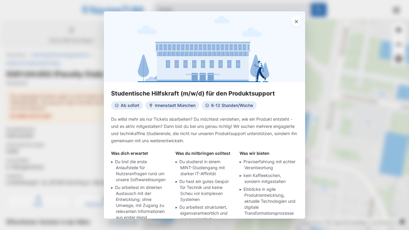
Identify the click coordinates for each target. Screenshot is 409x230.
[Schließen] (296, 21)
